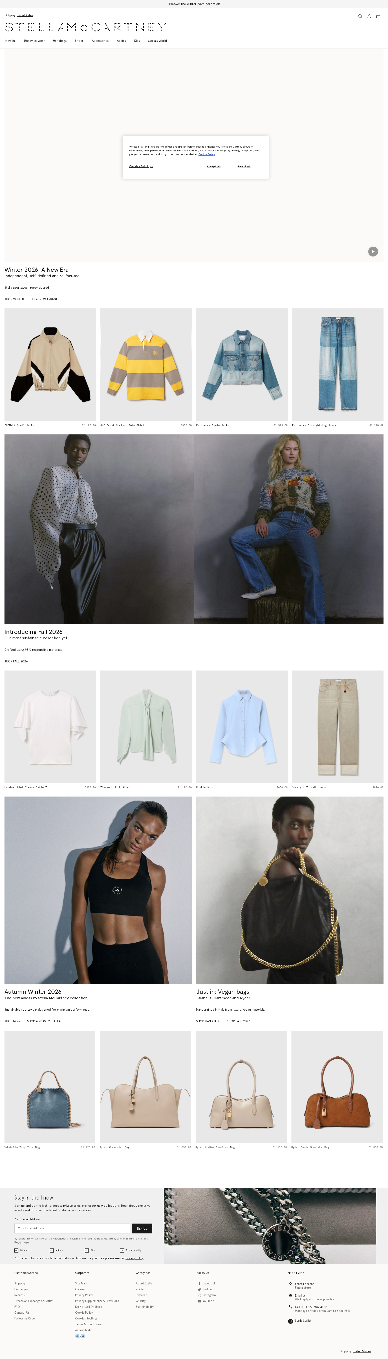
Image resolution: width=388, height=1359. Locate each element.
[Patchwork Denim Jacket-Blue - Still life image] (146, 364)
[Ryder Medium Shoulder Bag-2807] (146, 1087)
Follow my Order (25, 1318)
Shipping (19, 1283)
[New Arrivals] (290, 890)
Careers (80, 1289)
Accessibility (83, 1330)
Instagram (209, 1295)
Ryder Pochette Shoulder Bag (313, 1147)
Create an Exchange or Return (33, 1301)
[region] (196, 157)
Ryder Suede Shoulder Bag (215, 1147)
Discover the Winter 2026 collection (194, 4)
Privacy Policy (134, 1258)
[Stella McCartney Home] (85, 27)
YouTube (208, 1301)
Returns (19, 1295)
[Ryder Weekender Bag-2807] (50, 1087)
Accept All (214, 166)
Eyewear (141, 1295)
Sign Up (142, 1228)
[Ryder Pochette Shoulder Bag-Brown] (338, 1087)
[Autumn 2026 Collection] (99, 529)
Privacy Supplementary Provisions (97, 1301)
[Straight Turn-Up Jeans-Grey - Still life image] (242, 727)
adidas (59, 1250)
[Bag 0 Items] (378, 16)
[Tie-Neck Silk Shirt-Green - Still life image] (50, 727)
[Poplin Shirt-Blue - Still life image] (146, 727)
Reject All (244, 166)
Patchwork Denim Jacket (118, 425)
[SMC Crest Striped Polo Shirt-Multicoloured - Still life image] (50, 364)
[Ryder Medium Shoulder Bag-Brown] (242, 1087)
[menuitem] (12, 41)
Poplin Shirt (110, 787)
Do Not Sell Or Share (88, 1307)
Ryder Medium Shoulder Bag (120, 1147)
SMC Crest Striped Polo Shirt (27, 425)
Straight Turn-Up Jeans (214, 787)
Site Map (81, 1283)
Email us (300, 1295)
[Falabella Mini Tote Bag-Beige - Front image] (338, 727)
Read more (21, 1242)
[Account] (369, 16)
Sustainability (133, 1250)
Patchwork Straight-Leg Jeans (219, 425)
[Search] (360, 16)
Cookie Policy (84, 1312)
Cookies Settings (86, 1318)
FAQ (17, 1307)
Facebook (209, 1283)
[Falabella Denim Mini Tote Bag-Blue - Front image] (338, 364)
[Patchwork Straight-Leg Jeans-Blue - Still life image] (242, 364)
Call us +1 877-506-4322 (311, 1307)
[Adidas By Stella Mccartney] (98, 890)
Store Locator (304, 1284)
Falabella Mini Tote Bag (311, 787)
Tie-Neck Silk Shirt (20, 787)
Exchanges (21, 1289)
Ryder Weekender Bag (19, 1147)
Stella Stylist (303, 1320)
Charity (141, 1301)
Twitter (207, 1289)
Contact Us (21, 1312)
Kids (92, 1250)
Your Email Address (27, 1219)
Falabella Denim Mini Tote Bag (315, 425)
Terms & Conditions (88, 1324)
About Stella (144, 1283)
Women (24, 1250)
